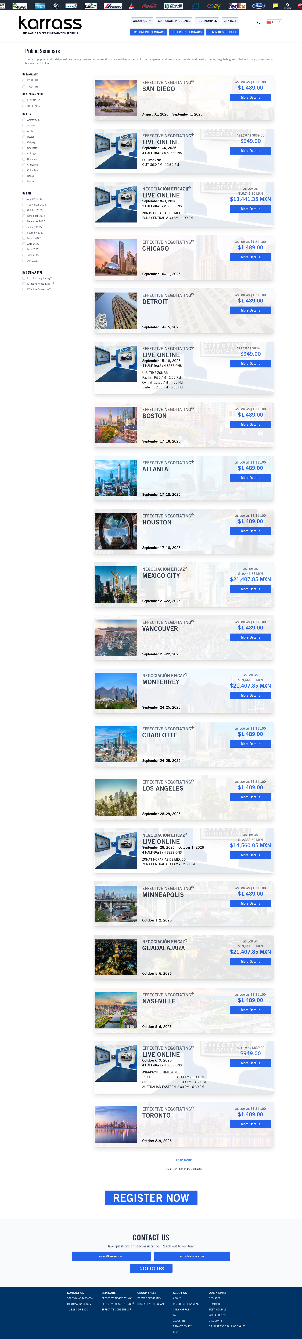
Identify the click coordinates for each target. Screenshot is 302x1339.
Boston (31, 136)
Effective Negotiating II (40, 283)
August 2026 (34, 199)
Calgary (31, 142)
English (32, 80)
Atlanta (31, 125)
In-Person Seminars (187, 32)
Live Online (34, 100)
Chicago (31, 153)
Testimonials (207, 21)
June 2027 (33, 255)
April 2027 (33, 243)
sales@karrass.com (111, 1256)
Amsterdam (33, 120)
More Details (250, 97)
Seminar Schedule (223, 32)
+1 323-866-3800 (151, 1268)
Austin (30, 131)
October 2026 (35, 210)
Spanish (32, 86)
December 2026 (36, 221)
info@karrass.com (192, 1256)
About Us (140, 21)
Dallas (30, 176)
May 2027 (33, 249)
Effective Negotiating (39, 278)
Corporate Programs (174, 21)
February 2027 (35, 232)
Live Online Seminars (149, 32)
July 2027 (32, 260)
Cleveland (32, 164)
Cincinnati (32, 159)
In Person (33, 106)
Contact (230, 21)
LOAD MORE (184, 1160)
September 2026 (36, 204)
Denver (31, 181)
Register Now (151, 1197)
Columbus (32, 170)
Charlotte (32, 148)
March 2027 (34, 238)
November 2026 (36, 215)
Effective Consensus (39, 289)
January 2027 (34, 227)
